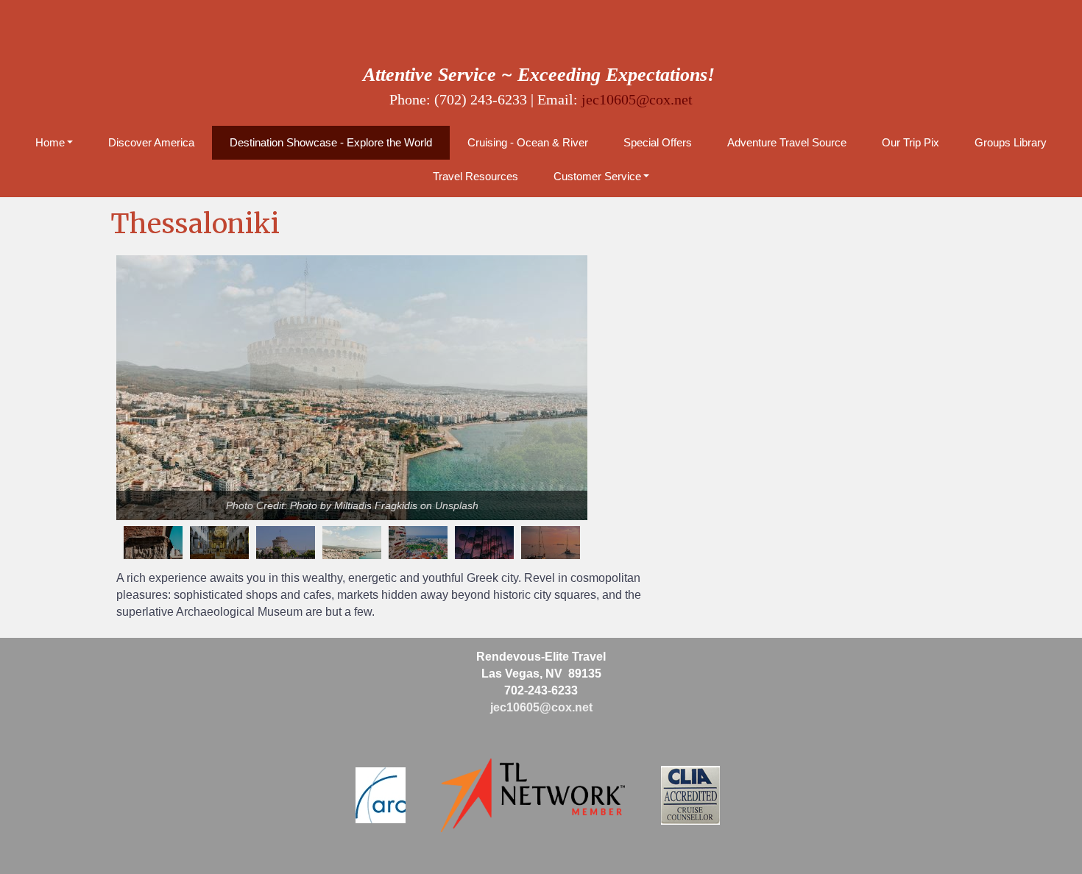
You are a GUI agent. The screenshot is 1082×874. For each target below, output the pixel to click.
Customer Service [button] (597, 176)
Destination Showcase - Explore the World (331, 142)
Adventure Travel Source (786, 142)
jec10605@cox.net (637, 99)
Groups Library (1011, 142)
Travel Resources (475, 176)
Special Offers (657, 142)
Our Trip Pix (910, 142)
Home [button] (50, 142)
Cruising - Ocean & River (527, 142)
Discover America (151, 142)
